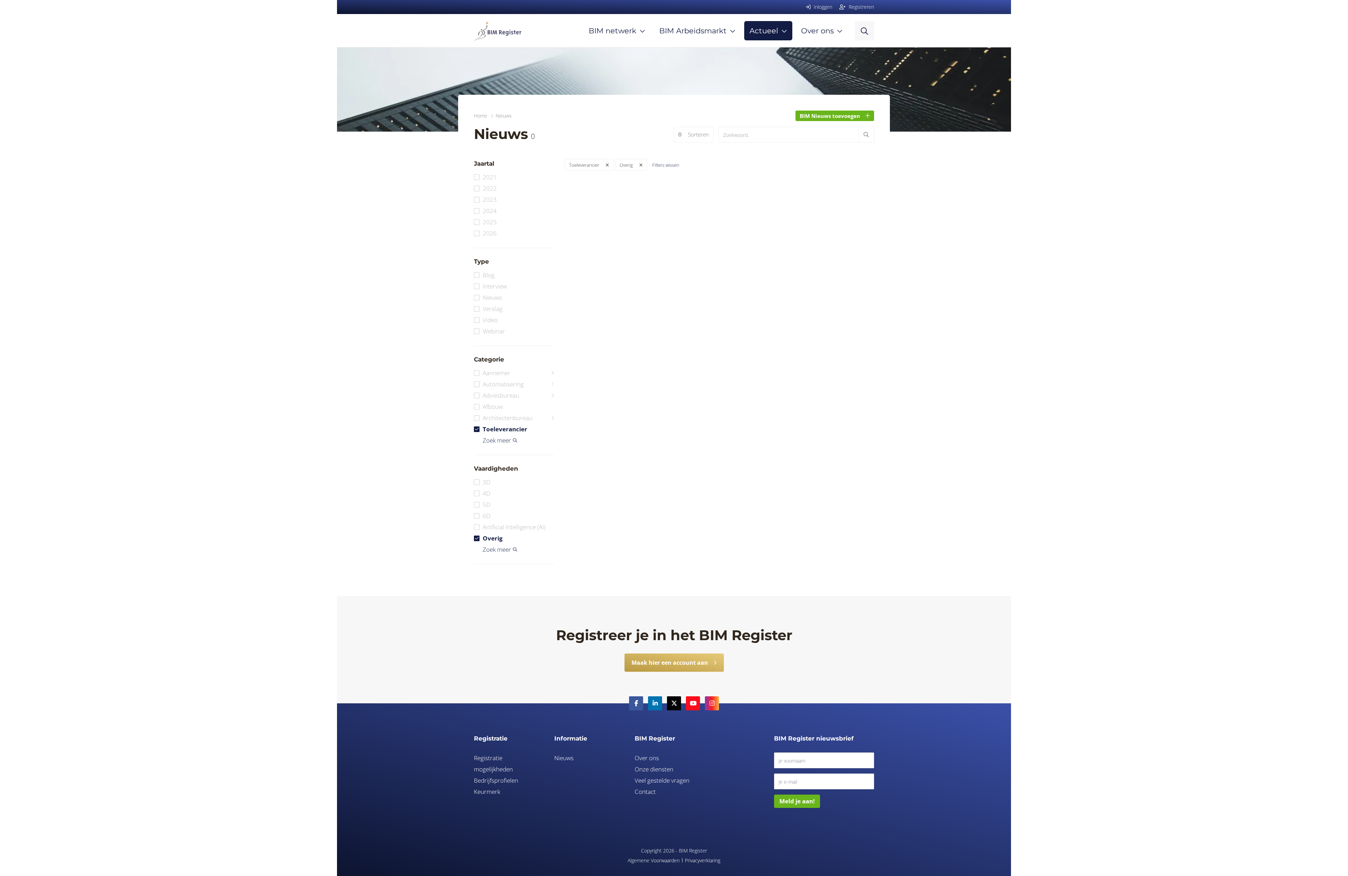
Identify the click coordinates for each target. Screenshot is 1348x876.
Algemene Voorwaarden (654, 860)
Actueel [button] (763, 30)
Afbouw (493, 407)
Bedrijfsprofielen (496, 780)
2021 (490, 177)
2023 (490, 199)
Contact (645, 792)
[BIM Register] (497, 30)
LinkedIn (655, 703)
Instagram (712, 703)
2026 (490, 233)
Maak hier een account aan (670, 662)
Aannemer (518, 373)
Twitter (674, 703)
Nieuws (492, 297)
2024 (490, 211)
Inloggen (822, 7)
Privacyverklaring (702, 860)
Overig (493, 538)
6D (486, 516)
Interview (495, 286)
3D (486, 482)
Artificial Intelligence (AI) (514, 527)
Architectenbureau (518, 418)
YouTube (693, 703)
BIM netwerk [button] (612, 30)
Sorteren (698, 134)
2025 (490, 222)
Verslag (492, 309)
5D (486, 504)
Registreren (860, 7)
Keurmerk (487, 792)
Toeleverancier (505, 429)
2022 (490, 188)
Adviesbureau (518, 395)
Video (490, 320)
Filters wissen (665, 165)
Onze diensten (654, 769)
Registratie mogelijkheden (493, 763)
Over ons (647, 758)
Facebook (636, 703)
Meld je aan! (797, 801)
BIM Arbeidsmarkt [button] (693, 30)
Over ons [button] (817, 30)
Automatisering (518, 384)
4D (486, 493)
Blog (489, 275)
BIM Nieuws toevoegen (830, 115)
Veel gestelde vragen (662, 780)
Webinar (494, 331)
